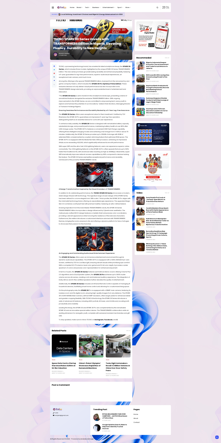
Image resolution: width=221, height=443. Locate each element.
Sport (119, 7)
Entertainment (108, 7)
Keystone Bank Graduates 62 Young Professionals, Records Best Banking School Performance (157, 88)
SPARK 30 (85, 123)
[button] (54, 84)
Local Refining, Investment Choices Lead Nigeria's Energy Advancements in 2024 (92, 14)
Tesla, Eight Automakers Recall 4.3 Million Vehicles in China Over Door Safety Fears (118, 367)
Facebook (108, 320)
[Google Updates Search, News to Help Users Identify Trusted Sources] (97, 428)
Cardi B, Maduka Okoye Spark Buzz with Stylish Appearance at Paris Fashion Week (157, 210)
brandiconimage (87, 439)
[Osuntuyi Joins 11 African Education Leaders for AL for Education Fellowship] (140, 112)
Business (95, 7)
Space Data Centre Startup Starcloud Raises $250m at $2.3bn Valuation (64, 365)
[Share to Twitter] (54, 69)
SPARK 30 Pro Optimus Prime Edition (106, 84)
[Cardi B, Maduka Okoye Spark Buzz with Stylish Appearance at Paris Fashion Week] (140, 211)
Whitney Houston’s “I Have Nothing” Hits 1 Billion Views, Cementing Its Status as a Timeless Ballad (156, 247)
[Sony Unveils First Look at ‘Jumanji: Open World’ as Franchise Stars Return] (140, 201)
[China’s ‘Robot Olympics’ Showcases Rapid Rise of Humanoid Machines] (91, 345)
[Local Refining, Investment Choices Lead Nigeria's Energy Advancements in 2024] (59, 14)
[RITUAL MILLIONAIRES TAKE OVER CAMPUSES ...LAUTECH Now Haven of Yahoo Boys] (97, 417)
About (136, 418)
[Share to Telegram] (54, 80)
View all (128, 330)
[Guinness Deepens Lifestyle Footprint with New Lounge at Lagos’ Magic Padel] (140, 101)
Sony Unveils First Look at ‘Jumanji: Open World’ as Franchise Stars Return (155, 199)
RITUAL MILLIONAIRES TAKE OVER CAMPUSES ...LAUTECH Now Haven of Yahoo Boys (114, 416)
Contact (137, 422)
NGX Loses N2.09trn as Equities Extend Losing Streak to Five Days (157, 77)
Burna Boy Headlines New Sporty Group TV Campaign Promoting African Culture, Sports (156, 234)
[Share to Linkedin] (54, 77)
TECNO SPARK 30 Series (103, 193)
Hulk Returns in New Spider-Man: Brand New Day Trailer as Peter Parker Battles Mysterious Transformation (157, 222)
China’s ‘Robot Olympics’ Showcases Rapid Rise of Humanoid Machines (90, 365)
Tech (87, 7)
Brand (79, 7)
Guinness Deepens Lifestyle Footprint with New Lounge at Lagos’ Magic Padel (157, 100)
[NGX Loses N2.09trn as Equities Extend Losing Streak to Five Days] (140, 78)
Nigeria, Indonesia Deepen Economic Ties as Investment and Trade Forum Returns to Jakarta (157, 65)
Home (72, 7)
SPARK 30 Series (69, 96)
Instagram (99, 320)
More (127, 7)
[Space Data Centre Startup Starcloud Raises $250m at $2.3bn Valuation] (64, 345)
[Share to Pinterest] (54, 73)
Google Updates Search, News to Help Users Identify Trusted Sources (114, 427)
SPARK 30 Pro (99, 274)
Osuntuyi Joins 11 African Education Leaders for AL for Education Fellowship (157, 111)
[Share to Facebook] (54, 66)
